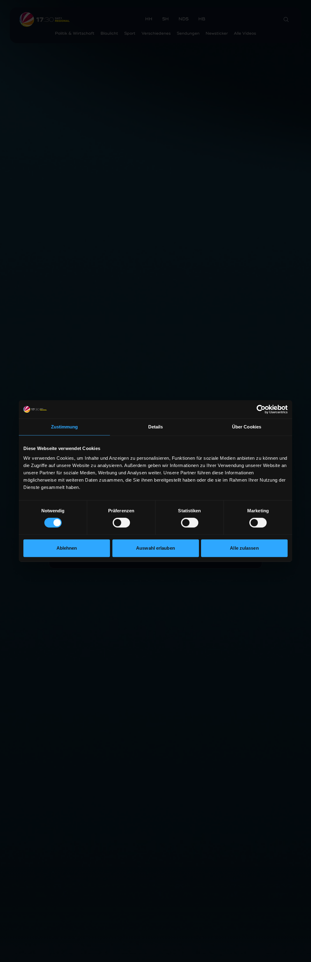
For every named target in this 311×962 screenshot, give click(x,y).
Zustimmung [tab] (64, 426)
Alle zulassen (244, 548)
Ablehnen (66, 548)
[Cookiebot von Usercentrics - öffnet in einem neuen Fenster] (261, 409)
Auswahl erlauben (155, 548)
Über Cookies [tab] (246, 426)
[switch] (121, 522)
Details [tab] (155, 426)
